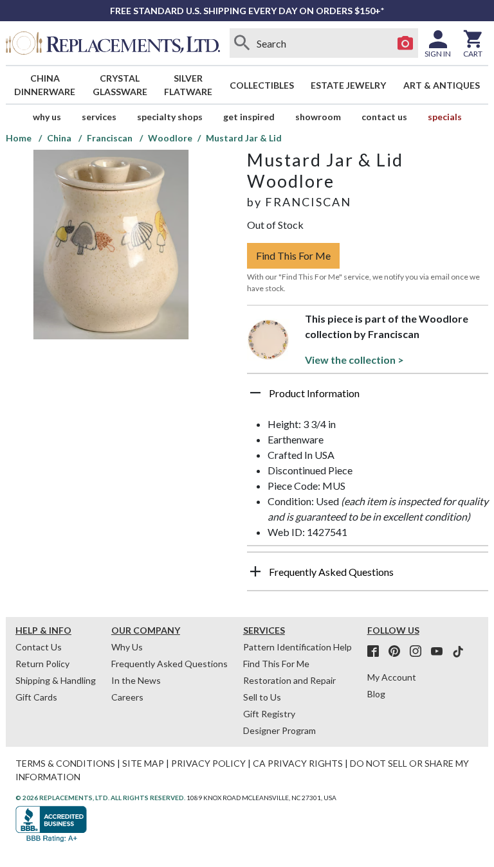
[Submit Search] (242, 43)
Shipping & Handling (55, 680)
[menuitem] (45, 84)
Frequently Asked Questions (169, 663)
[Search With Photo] (405, 43)
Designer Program (279, 730)
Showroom (318, 116)
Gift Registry (269, 713)
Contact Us (384, 116)
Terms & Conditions (65, 763)
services (99, 116)
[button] (367, 397)
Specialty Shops (170, 116)
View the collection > (354, 359)
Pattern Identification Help (297, 646)
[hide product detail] (255, 392)
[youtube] (440, 652)
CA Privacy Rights (298, 763)
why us (47, 116)
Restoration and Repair (289, 680)
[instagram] (419, 652)
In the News (136, 680)
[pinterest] (398, 652)
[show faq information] (255, 571)
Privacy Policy (208, 763)
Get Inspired (249, 116)
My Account (391, 677)
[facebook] (377, 652)
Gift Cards (36, 697)
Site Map (143, 763)
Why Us (127, 646)
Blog (376, 693)
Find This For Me (293, 255)
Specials (445, 116)
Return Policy (42, 663)
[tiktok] (458, 652)
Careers (127, 697)
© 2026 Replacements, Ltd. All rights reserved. (100, 797)
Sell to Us (262, 697)
